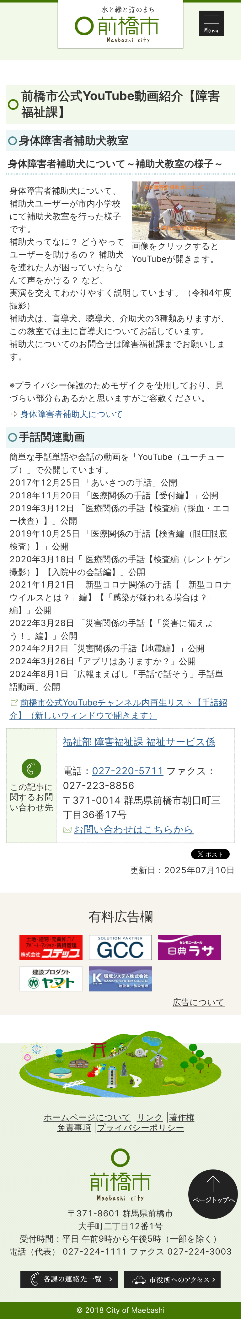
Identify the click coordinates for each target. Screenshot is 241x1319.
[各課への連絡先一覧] (69, 1279)
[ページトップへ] (213, 1175)
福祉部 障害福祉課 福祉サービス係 (139, 742)
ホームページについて (87, 1117)
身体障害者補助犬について (71, 414)
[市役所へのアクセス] (172, 1279)
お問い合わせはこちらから (134, 829)
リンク (150, 1117)
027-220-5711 (127, 771)
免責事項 (74, 1128)
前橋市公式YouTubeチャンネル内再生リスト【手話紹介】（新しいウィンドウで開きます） (118, 709)
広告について (199, 1002)
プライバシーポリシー (140, 1128)
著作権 (182, 1117)
